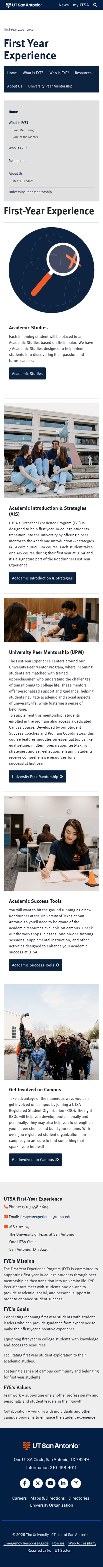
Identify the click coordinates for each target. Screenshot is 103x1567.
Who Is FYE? (59, 72)
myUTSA (81, 5)
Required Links (39, 1550)
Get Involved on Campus (33, 1159)
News (64, 5)
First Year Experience (30, 49)
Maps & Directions (47, 1498)
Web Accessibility (82, 1542)
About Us (14, 86)
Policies (58, 1542)
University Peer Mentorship (50, 86)
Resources (83, 72)
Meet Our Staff (22, 180)
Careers (19, 1498)
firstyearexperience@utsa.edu (46, 1217)
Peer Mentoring (23, 130)
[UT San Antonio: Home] (24, 5)
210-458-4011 (63, 1467)
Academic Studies (27, 373)
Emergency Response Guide (26, 1542)
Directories (78, 1498)
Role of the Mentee (25, 136)
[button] (95, 5)
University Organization (51, 1505)
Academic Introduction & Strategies (42, 578)
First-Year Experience (19, 29)
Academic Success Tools (33, 965)
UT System (63, 1550)
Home (12, 72)
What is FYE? (33, 72)
